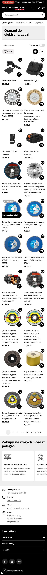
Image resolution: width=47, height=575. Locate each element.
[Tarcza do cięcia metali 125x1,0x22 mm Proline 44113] (12, 170)
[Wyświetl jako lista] (42, 51)
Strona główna (7, 23)
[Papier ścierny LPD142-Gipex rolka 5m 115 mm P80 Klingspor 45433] (34, 358)
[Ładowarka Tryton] (12, 67)
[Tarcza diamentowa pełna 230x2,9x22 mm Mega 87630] (34, 244)
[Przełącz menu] (3, 8)
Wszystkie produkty (24, 23)
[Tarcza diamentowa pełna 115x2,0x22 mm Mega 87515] (34, 209)
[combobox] (23, 15)
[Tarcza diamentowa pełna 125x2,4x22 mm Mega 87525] (12, 209)
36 (27, 432)
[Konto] (38, 8)
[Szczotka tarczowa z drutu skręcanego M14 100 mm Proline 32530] (12, 97)
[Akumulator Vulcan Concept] (12, 138)
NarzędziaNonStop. (16, 571)
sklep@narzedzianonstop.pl (18, 508)
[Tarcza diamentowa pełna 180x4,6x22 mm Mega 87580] (12, 244)
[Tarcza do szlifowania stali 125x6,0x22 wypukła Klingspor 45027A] (12, 399)
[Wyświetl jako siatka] (35, 51)
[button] (20, 60)
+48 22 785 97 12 (14, 500)
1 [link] (8, 432)
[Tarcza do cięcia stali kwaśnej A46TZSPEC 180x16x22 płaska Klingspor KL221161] (34, 399)
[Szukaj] (41, 15)
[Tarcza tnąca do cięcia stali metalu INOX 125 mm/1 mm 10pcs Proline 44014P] (34, 279)
